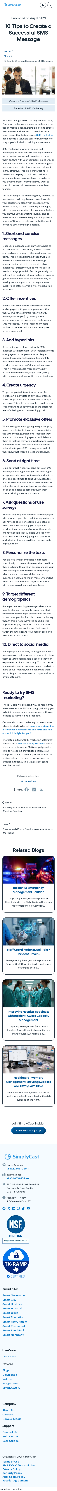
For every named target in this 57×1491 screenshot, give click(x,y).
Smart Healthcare (13, 1304)
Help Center (10, 1436)
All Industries (28, 781)
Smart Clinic (10, 1313)
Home (7, 51)
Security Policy (12, 1473)
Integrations (10, 1383)
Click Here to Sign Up (28, 1130)
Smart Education (13, 1317)
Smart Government (15, 1295)
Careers (7, 1414)
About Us (8, 1410)
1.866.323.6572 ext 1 (18, 1168)
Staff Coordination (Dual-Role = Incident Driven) (28, 952)
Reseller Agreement (15, 1480)
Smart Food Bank (13, 1330)
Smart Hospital (12, 1308)
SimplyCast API (12, 1388)
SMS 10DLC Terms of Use (18, 1465)
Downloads (9, 1375)
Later (5, 824)
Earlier (8, 802)
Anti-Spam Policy (13, 1477)
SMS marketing (44, 135)
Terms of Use (10, 1461)
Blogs (7, 56)
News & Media (11, 1419)
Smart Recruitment (14, 1321)
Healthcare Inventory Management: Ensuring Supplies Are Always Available (28, 1082)
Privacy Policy (11, 1469)
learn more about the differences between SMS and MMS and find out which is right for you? (28, 729)
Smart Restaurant (13, 1326)
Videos (7, 1379)
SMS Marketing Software (31, 743)
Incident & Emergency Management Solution (28, 890)
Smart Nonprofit (13, 1335)
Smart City (9, 1300)
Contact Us (9, 1432)
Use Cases (9, 1356)
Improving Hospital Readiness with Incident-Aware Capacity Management (28, 1016)
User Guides (10, 1441)
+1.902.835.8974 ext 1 (18, 1178)
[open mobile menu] (50, 5)
